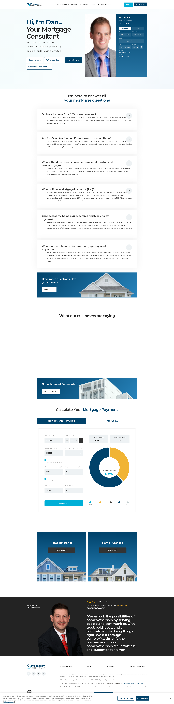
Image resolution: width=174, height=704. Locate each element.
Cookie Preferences (126, 698)
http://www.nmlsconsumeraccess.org (133, 683)
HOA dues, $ (69, 485)
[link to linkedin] (39, 674)
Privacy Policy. (9, 702)
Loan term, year (70, 435)
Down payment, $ (51, 448)
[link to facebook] (34, 674)
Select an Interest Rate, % (73, 448)
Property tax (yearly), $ (72, 467)
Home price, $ (49, 435)
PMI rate (47, 485)
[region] (87, 698)
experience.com (121, 605)
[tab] (125, 28)
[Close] (171, 698)
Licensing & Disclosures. (114, 683)
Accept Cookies (142, 698)
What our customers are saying (87, 316)
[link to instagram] (29, 674)
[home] (34, 4)
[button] (63, 4)
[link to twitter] (44, 674)
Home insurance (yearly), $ (53, 467)
